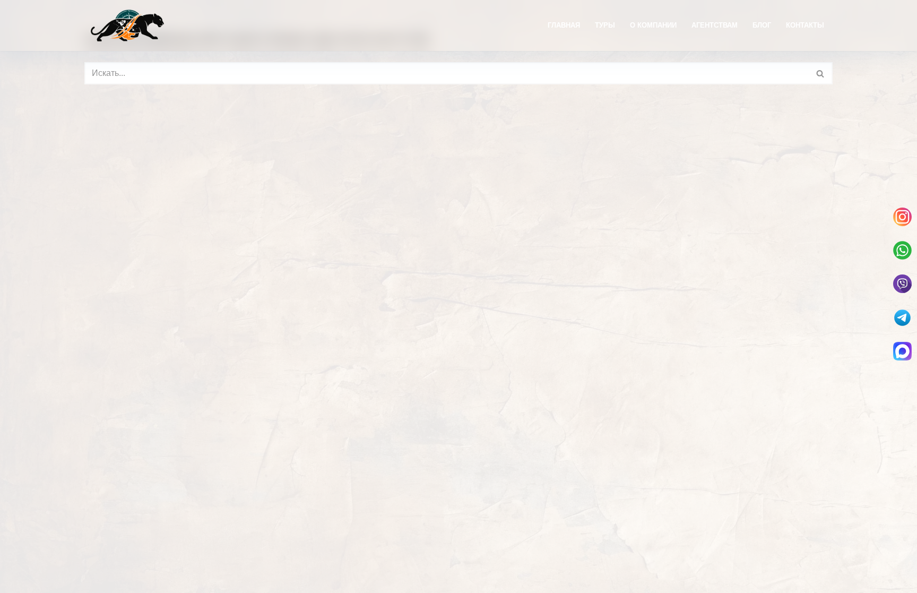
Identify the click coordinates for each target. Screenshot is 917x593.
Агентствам (714, 25)
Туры (605, 25)
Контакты (805, 25)
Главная (564, 25)
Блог (761, 25)
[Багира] (127, 25)
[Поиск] (821, 73)
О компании (653, 25)
